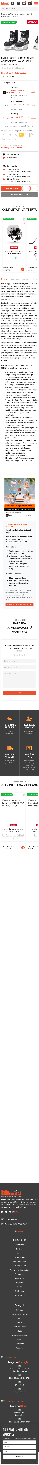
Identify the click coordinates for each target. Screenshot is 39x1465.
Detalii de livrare (11, 188)
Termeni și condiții (19, 1266)
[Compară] (34, 188)
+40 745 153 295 (10, 1220)
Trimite (19, 693)
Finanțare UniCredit (19, 1295)
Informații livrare (19, 1274)
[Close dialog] (36, 1426)
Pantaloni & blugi (19, 1327)
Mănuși (19, 1323)
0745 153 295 (19, 1385)
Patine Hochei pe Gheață (23, 14)
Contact (19, 1287)
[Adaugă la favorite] (26, 188)
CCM (10, 14)
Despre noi (19, 1283)
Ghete (19, 1331)
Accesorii (19, 1348)
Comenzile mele (19, 1257)
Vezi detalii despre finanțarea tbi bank (19, 604)
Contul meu (19, 1245)
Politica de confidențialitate (19, 1270)
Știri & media (19, 1291)
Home (3, 14)
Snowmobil (19, 1344)
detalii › (33, 92)
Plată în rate (19, 1278)
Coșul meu (19, 1249)
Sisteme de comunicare (19, 1314)
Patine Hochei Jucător (9, 16)
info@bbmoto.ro (19, 1392)
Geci (19, 1318)
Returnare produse (19, 1262)
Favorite (19, 1253)
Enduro (19, 1339)
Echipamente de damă (19, 1335)
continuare (19, 1457)
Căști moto (20, 1310)
